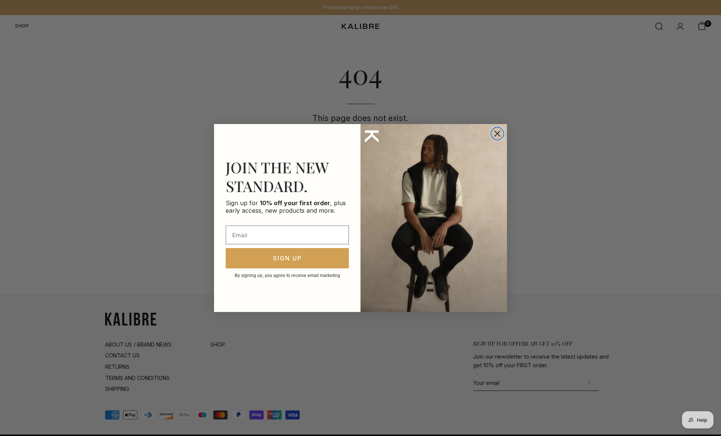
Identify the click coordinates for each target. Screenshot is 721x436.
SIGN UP (287, 258)
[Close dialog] (497, 133)
